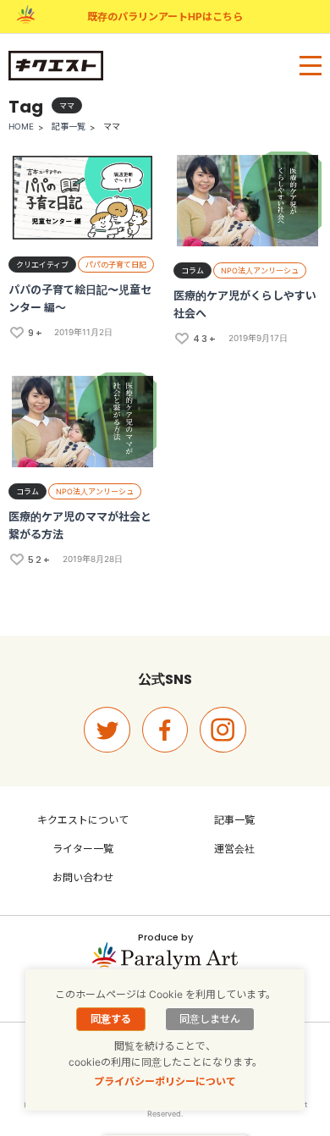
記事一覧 (68, 126)
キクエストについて (83, 819)
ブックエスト (197, 1060)
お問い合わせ (82, 877)
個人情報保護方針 (165, 1045)
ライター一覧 (82, 848)
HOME (21, 126)
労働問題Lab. (133, 1060)
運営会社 (234, 848)
